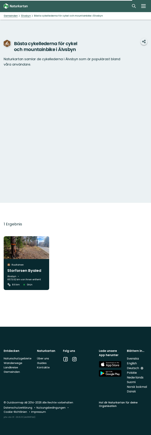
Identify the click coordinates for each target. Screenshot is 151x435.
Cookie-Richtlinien (16, 412)
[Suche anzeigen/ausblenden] (134, 6)
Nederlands (135, 377)
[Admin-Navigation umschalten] (143, 6)
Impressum (38, 412)
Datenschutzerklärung (18, 407)
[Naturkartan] (16, 6)
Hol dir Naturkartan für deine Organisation (118, 404)
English (132, 363)
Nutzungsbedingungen (51, 407)
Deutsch (133, 368)
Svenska (133, 358)
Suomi (131, 382)
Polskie (132, 373)
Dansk (131, 391)
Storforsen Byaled (24, 270)
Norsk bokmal (137, 387)
